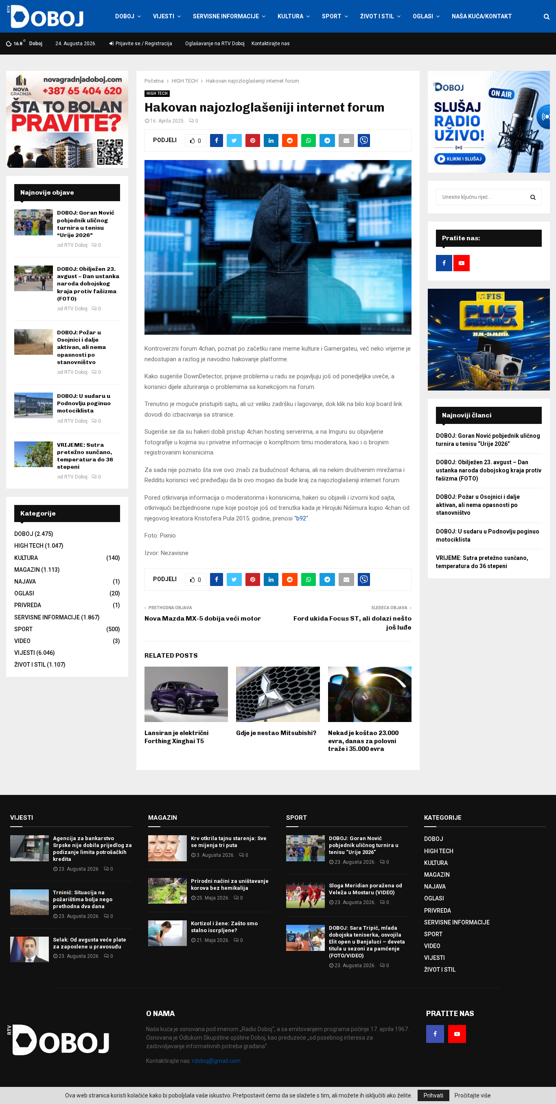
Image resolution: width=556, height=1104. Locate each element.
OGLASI (423, 16)
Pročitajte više (473, 1095)
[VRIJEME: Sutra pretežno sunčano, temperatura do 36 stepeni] (33, 454)
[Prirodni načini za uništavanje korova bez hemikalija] (167, 891)
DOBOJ (124, 16)
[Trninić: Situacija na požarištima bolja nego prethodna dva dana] (29, 902)
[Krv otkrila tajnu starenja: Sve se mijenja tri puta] (167, 848)
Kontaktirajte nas (271, 43)
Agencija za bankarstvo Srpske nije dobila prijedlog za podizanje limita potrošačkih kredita (92, 848)
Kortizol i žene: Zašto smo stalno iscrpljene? (224, 926)
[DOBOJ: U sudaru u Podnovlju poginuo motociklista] (33, 405)
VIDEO (22, 641)
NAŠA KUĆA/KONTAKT (482, 16)
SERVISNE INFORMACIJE (226, 16)
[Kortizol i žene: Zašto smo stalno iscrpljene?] (167, 933)
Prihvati (433, 1095)
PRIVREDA (27, 605)
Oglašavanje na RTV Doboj (215, 43)
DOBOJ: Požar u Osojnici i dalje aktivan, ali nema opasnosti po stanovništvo (81, 347)
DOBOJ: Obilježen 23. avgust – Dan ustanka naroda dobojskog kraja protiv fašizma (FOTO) (88, 284)
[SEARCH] (533, 197)
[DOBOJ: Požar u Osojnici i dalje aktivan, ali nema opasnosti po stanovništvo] (33, 342)
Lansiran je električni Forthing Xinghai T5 (176, 737)
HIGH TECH (157, 93)
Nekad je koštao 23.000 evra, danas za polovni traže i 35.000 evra (363, 741)
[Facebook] (435, 1034)
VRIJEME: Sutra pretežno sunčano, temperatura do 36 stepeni (85, 456)
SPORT (331, 16)
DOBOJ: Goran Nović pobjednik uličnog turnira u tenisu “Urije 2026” (85, 224)
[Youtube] (457, 1034)
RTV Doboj (76, 245)
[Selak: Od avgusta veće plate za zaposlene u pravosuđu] (29, 949)
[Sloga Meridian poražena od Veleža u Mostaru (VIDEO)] (305, 895)
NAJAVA (25, 581)
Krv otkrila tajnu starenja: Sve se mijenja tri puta (229, 841)
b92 (301, 518)
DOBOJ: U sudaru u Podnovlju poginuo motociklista (84, 403)
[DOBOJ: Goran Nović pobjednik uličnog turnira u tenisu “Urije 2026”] (33, 222)
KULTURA (290, 16)
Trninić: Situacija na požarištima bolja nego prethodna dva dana (82, 899)
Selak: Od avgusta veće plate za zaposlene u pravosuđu (89, 943)
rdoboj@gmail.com (216, 1061)
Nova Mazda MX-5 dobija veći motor (202, 618)
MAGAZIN (27, 569)
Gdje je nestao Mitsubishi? (276, 733)
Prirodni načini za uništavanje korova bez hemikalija (230, 884)
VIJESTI (163, 16)
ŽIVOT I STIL (377, 16)
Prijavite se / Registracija (143, 43)
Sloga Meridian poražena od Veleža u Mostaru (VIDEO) (365, 888)
